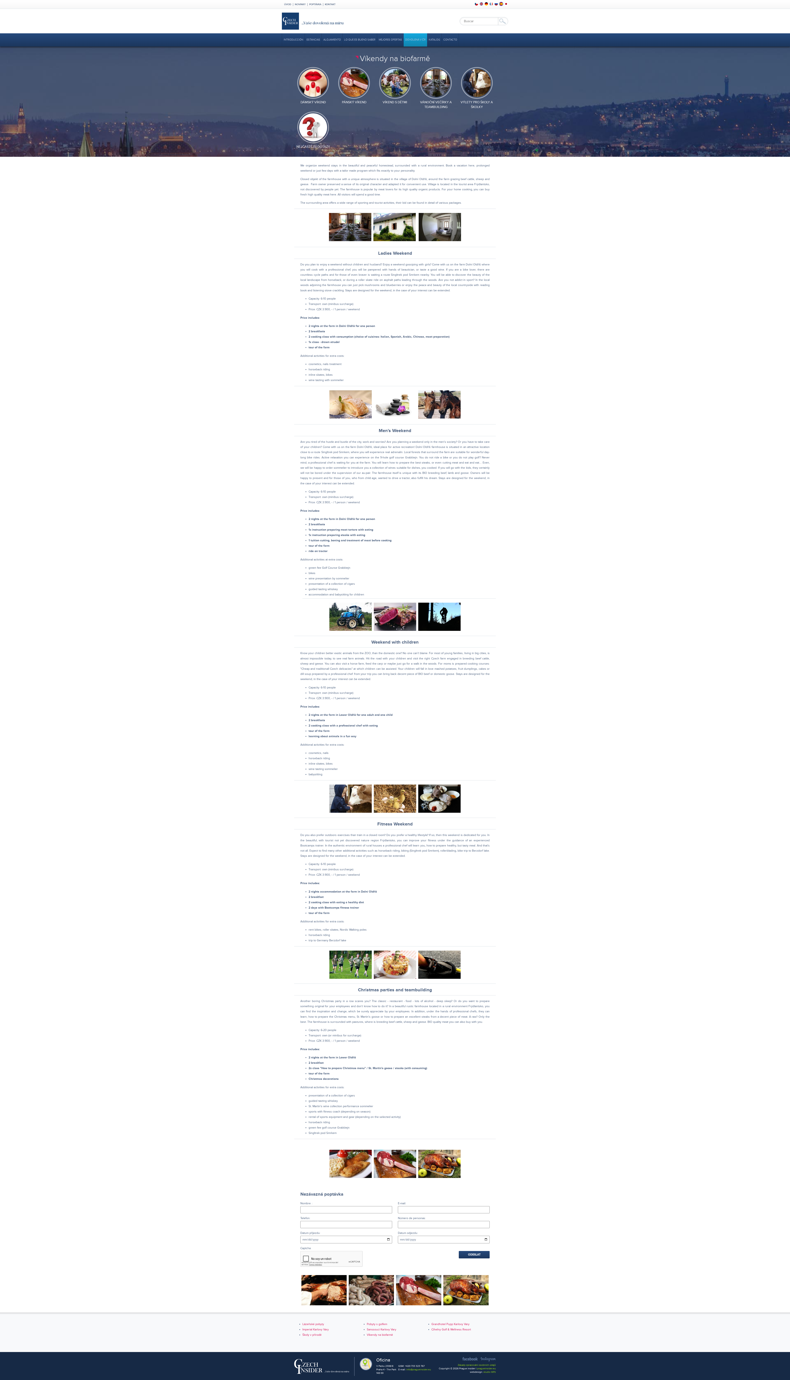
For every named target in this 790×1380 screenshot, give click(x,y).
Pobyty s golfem (377, 1324)
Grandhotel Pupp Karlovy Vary (450, 1324)
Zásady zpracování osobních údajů (477, 1365)
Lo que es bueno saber (359, 39)
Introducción (293, 39)
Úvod (287, 4)
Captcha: (305, 1248)
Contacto (450, 39)
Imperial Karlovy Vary (315, 1329)
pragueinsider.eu (486, 1368)
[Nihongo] (506, 4)
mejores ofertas (390, 39)
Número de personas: (412, 1218)
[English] (481, 4)
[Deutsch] (486, 4)
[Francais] (491, 4)
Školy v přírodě (312, 1335)
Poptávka (315, 4)
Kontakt (330, 4)
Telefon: (305, 1218)
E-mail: (402, 1203)
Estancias (313, 39)
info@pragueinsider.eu (418, 1369)
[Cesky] (476, 4)
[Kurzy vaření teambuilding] (324, 1290)
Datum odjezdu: (408, 1233)
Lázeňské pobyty (313, 1324)
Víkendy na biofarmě (380, 1335)
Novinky (300, 4)
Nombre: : (306, 1203)
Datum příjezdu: (310, 1233)
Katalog (434, 39)
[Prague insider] (350, 21)
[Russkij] (496, 4)
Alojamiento (332, 39)
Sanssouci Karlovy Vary (381, 1329)
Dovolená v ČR (415, 39)
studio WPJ (489, 1372)
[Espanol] (501, 4)
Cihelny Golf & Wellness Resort (451, 1329)
